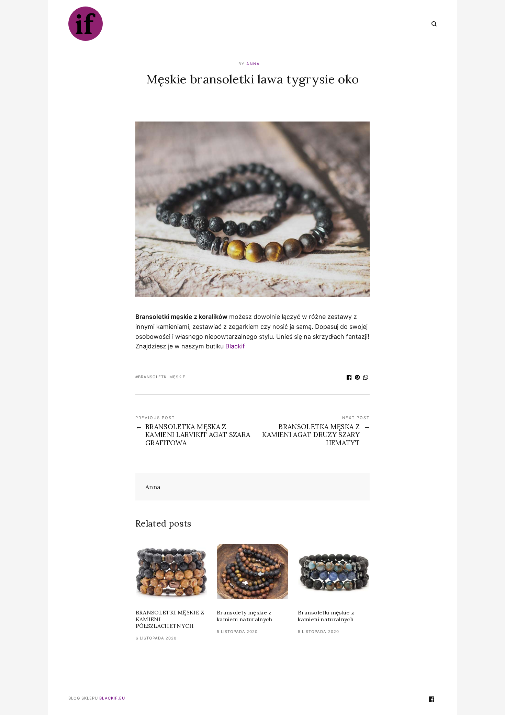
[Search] (434, 23)
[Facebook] (431, 700)
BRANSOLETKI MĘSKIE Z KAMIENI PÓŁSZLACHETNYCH (170, 619)
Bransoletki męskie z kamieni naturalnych (326, 615)
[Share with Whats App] (365, 377)
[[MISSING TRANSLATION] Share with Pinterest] (357, 377)
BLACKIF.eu (112, 698)
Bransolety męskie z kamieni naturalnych (244, 615)
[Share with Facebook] (349, 377)
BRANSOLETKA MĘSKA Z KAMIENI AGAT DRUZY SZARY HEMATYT (311, 435)
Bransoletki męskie (162, 376)
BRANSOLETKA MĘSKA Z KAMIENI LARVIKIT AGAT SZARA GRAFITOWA (197, 435)
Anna (253, 63)
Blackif (235, 346)
